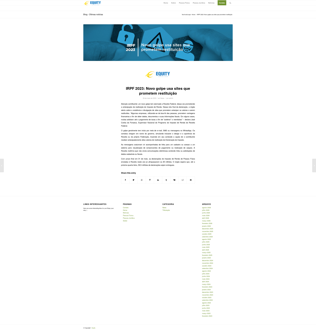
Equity (93, 328)
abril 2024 (205, 281)
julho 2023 (205, 305)
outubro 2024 (206, 266)
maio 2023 (205, 310)
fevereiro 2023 (207, 316)
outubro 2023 (206, 297)
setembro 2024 (207, 268)
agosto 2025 (206, 239)
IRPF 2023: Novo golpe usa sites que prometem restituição (158, 91)
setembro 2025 (207, 236)
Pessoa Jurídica (129, 218)
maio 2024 (205, 279)
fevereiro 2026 (207, 223)
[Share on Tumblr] (166, 179)
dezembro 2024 (207, 260)
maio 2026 (205, 215)
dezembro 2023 (207, 292)
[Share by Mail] (191, 179)
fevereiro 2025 (207, 255)
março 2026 (206, 221)
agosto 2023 (206, 303)
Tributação (166, 210)
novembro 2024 (207, 263)
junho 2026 (206, 212)
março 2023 (206, 313)
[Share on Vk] (174, 179)
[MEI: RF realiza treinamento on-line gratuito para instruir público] (2, 165)
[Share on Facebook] (125, 179)
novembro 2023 (207, 295)
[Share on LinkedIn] (158, 179)
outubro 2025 (206, 234)
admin (171, 98)
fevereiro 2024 (207, 287)
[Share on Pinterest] (150, 179)
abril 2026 (205, 218)
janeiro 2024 (206, 289)
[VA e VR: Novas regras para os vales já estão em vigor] (314, 165)
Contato (125, 207)
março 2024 (206, 284)
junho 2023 (206, 308)
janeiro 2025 (206, 258)
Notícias (126, 212)
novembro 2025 (207, 231)
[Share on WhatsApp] (142, 179)
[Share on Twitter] (133, 179)
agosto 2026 (206, 207)
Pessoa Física (128, 215)
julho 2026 (205, 210)
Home (125, 210)
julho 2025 (205, 242)
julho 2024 (205, 273)
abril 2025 (205, 250)
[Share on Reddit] (183, 179)
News (162, 98)
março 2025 (206, 252)
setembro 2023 (207, 300)
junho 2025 (206, 244)
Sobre (125, 221)
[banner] (158, 53)
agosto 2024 (206, 271)
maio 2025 (205, 247)
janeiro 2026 (206, 226)
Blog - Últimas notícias (93, 14)
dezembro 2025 (207, 228)
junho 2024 (206, 276)
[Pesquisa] (230, 3)
